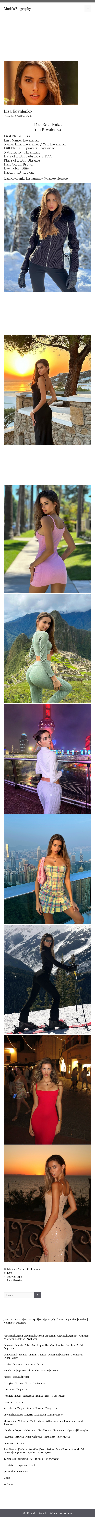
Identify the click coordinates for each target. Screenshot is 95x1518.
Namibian (9, 1430)
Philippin (30, 1436)
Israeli (54, 1395)
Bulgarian (9, 1348)
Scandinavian (11, 1449)
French (25, 1376)
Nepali (18, 1430)
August (60, 1319)
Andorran (50, 1335)
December (21, 1322)
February (11, 1269)
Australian (9, 1339)
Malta (33, 1421)
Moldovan (64, 1421)
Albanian (29, 1335)
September (71, 1319)
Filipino (8, 1376)
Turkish (39, 1458)
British (79, 1345)
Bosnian (60, 1345)
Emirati (45, 1370)
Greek (28, 1383)
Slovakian (33, 1449)
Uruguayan (21, 1465)
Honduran (9, 1389)
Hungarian (21, 1389)
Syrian (48, 1452)
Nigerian (71, 1430)
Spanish (75, 1449)
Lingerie (28, 1414)
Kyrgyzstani (51, 1408)
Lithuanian (40, 1414)
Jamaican (8, 1402)
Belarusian (30, 1345)
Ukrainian (34, 1269)
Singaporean (19, 1452)
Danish (7, 1364)
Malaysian (23, 1421)
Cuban (7, 1357)
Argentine (72, 1335)
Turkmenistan (51, 1458)
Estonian (54, 1370)
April (35, 1319)
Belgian (41, 1345)
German (19, 1383)
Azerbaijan (32, 1339)
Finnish (17, 1376)
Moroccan (76, 1421)
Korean (30, 1408)
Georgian (8, 1383)
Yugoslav (8, 1484)
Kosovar (40, 1408)
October (82, 1319)
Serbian (23, 1449)
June (47, 1319)
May (41, 1319)
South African (47, 1449)
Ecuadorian (10, 1370)
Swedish (32, 1452)
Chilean (32, 1354)
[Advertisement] (47, 36)
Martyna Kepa (14, 1276)
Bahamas (8, 1345)
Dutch (39, 1364)
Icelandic (8, 1395)
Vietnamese (23, 1471)
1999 (9, 1272)
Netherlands (30, 1430)
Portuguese (49, 1436)
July (53, 1319)
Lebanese (18, 1414)
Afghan (19, 1335)
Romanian (9, 1443)
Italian (62, 1395)
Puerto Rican (63, 1436)
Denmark (17, 1364)
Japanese (19, 1402)
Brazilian (70, 1345)
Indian (17, 1395)
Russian (20, 1443)
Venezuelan (9, 1471)
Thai (30, 1458)
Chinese (42, 1354)
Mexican (53, 1421)
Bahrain (19, 1345)
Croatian (64, 1354)
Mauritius (43, 1421)
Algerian (39, 1335)
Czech (15, 1357)
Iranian (39, 1395)
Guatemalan (39, 1383)
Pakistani (8, 1436)
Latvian (8, 1414)
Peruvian (19, 1436)
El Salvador (33, 1370)
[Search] (37, 1295)
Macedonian (10, 1421)
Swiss (40, 1452)
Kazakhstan (10, 1408)
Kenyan (21, 1408)
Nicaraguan (59, 1430)
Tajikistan (21, 1458)
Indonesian (28, 1395)
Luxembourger (55, 1414)
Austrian (20, 1339)
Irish (47, 1395)
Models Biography (17, 9)
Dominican (29, 1364)
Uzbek (32, 1465)
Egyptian (21, 1370)
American (9, 1335)
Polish (39, 1436)
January (8, 1319)
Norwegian (83, 1430)
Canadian (22, 1354)
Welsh (7, 1477)
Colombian (53, 1354)
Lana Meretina (14, 1280)
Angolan (61, 1335)
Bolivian (50, 1345)
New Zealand (44, 1430)
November (9, 1322)
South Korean (63, 1449)
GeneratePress (65, 1513)
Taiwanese (9, 1458)
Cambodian (10, 1354)
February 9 (22, 1269)
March (27, 1319)
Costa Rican (77, 1354)
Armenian (84, 1335)
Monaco (8, 1424)
